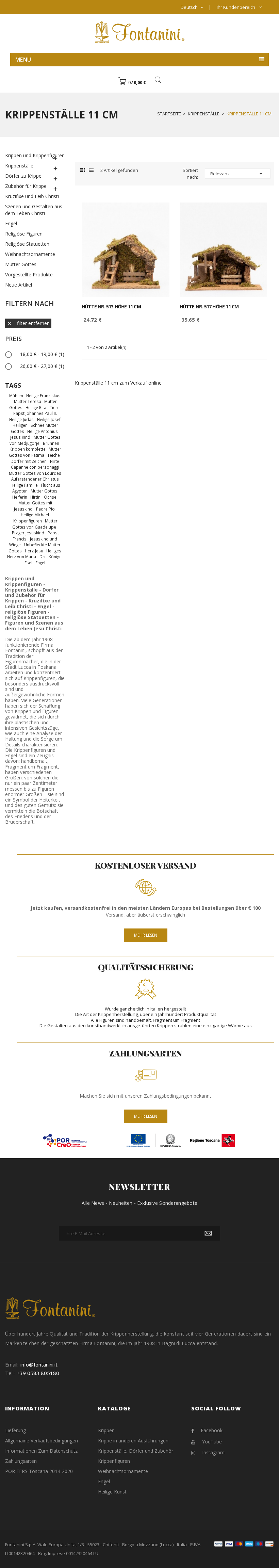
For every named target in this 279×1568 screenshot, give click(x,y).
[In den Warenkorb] (156, 213)
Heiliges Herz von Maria (34, 554)
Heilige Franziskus (43, 395)
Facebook (212, 1430)
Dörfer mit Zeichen (29, 461)
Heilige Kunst (112, 1491)
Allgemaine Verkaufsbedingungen (41, 1440)
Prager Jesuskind (28, 532)
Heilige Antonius (42, 431)
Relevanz (237, 173)
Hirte (54, 461)
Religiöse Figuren (24, 233)
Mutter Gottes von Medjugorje (35, 440)
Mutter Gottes (20, 264)
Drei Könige (50, 556)
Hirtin (35, 497)
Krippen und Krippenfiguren (35, 155)
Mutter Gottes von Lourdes (35, 473)
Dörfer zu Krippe (23, 176)
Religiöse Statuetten (27, 244)
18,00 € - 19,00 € (42, 354)
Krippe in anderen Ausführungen (133, 1440)
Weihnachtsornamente (30, 254)
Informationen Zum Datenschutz (41, 1451)
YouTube (212, 1441)
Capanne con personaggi (35, 467)
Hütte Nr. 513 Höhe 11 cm (111, 306)
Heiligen (20, 425)
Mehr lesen (145, 935)
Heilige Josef (49, 419)
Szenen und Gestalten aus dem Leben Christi (33, 209)
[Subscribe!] (208, 1233)
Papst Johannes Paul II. (35, 413)
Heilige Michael (35, 514)
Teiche (53, 455)
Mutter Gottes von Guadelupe (35, 524)
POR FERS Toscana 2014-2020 (39, 1471)
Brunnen (51, 443)
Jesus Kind (20, 437)
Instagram (213, 1452)
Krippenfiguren (27, 520)
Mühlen (16, 395)
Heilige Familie (24, 485)
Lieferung (15, 1430)
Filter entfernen (28, 323)
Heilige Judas (21, 419)
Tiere (55, 407)
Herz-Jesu (34, 550)
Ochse (50, 497)
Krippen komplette (28, 449)
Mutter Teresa (27, 401)
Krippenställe (19, 165)
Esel (28, 562)
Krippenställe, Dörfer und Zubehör (135, 1451)
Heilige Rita (36, 407)
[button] (132, 82)
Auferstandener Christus (35, 479)
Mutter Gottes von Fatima (35, 452)
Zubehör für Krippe (26, 186)
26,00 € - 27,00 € (42, 366)
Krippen (106, 1430)
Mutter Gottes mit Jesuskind (33, 506)
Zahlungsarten (21, 1461)
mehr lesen (145, 1116)
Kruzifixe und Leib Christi (32, 196)
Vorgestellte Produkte (29, 274)
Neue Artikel (18, 284)
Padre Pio (45, 509)
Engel (11, 223)
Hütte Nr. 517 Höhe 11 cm (209, 306)
